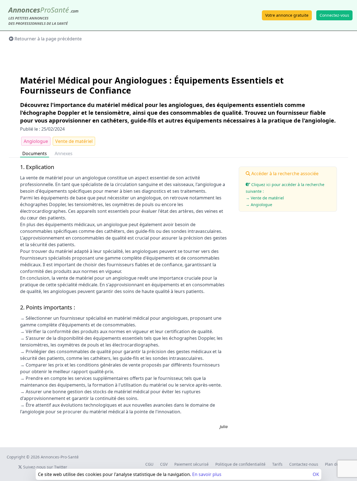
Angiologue (36, 141)
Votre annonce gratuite (286, 15)
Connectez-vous (334, 15)
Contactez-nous (303, 464)
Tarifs (277, 464)
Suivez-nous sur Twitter (44, 467)
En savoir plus (206, 474)
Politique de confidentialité (240, 464)
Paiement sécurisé (191, 464)
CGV (164, 464)
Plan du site (336, 464)
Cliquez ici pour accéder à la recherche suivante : (285, 194)
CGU (149, 464)
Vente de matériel (74, 141)
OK (316, 474)
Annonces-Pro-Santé (60, 457)
